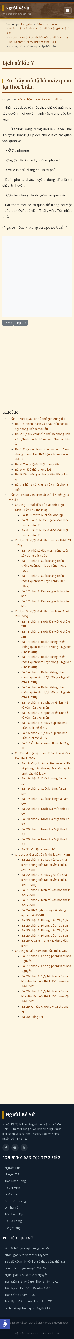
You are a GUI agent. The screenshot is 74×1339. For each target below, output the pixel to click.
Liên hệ (54, 1333)
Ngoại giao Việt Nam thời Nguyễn (26, 1275)
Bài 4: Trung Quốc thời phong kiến (37, 464)
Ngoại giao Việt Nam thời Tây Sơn (26, 1255)
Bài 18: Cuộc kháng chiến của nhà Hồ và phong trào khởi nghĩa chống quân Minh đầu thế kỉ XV (46, 768)
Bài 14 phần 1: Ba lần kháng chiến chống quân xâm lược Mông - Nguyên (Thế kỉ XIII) (46, 647)
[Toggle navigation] (68, 10)
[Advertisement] (37, 276)
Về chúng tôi (22, 1333)
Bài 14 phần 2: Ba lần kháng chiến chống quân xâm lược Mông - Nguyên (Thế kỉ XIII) (46, 662)
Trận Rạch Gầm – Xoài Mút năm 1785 (29, 1301)
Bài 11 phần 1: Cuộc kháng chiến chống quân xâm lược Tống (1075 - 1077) (44, 566)
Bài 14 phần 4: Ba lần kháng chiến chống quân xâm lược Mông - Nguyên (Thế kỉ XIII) (46, 692)
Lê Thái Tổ (11, 1207)
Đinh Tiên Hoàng (15, 1201)
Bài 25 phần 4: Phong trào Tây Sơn (44, 935)
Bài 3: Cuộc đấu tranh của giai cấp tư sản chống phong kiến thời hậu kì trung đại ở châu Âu (42, 454)
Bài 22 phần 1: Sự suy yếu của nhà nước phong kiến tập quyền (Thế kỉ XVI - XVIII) (44, 864)
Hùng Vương (12, 1228)
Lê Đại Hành (12, 1194)
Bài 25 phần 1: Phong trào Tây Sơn (44, 920)
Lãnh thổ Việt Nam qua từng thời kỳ (27, 1308)
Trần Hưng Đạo (14, 1214)
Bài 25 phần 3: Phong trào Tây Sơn (44, 930)
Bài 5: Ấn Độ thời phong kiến (33, 469)
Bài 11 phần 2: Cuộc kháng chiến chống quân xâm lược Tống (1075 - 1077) (44, 581)
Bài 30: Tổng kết (32, 1017)
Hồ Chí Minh (12, 1188)
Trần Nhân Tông (15, 1181)
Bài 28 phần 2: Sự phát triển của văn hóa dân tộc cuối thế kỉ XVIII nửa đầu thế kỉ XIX (45, 996)
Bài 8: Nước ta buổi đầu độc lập (42, 515)
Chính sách (40, 1333)
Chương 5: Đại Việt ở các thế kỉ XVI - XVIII (42, 854)
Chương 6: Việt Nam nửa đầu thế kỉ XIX (41, 951)
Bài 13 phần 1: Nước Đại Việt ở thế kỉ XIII (40, 99)
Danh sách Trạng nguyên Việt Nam (27, 1268)
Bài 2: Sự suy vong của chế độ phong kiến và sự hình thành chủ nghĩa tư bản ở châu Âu (42, 439)
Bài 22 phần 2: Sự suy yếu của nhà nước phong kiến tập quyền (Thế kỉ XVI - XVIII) (44, 880)
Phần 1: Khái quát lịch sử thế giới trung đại (37, 419)
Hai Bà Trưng (13, 1221)
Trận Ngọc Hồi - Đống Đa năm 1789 (27, 1288)
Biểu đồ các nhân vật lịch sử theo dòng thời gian (35, 1261)
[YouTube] (15, 1147)
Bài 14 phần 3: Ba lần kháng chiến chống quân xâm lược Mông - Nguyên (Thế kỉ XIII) (46, 677)
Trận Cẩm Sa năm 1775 (20, 1295)
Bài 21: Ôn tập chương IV (38, 849)
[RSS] (24, 1147)
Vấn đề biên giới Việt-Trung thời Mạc (28, 1248)
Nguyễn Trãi (12, 1174)
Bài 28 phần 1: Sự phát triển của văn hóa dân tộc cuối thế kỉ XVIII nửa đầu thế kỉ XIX (45, 981)
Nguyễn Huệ (12, 1168)
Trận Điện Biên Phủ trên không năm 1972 (31, 1281)
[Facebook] (5, 1147)
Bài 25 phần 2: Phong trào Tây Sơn (44, 925)
